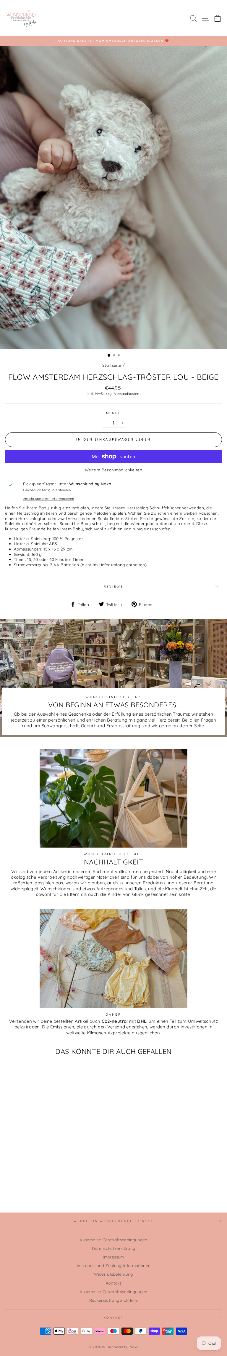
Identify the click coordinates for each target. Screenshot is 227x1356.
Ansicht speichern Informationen (48, 499)
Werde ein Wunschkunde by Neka (114, 1221)
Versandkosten (126, 393)
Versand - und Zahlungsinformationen (114, 1265)
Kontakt (113, 1282)
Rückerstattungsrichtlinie (113, 1300)
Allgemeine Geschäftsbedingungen (113, 1239)
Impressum (113, 1256)
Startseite (111, 365)
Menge (113, 413)
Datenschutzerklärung (113, 1248)
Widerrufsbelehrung (113, 1274)
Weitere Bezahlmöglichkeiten (113, 469)
